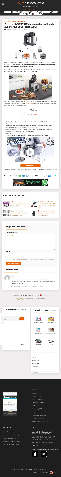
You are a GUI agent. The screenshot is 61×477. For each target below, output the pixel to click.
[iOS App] (49, 176)
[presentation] (7, 235)
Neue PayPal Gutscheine (39, 415)
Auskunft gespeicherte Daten (11, 444)
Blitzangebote (36, 363)
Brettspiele (36, 366)
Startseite (8, 21)
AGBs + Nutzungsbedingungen (11, 435)
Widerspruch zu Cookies (9, 438)
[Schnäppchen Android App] (55, 176)
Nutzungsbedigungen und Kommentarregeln (28, 259)
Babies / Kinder (36, 360)
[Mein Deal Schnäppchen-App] (45, 454)
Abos (34, 350)
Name (8, 251)
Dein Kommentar (11, 232)
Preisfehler (54, 439)
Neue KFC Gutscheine (38, 418)
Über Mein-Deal (36, 396)
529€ (26, 101)
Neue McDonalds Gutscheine (40, 421)
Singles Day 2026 (37, 412)
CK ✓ (7, 29)
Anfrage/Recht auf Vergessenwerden (13, 441)
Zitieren (41, 286)
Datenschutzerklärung (9, 432)
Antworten (34, 286)
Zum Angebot (30, 165)
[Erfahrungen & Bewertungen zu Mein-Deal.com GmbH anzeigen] (10, 404)
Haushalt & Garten (18, 21)
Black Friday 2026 (37, 409)
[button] (7, 235)
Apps (34, 357)
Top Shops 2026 (36, 405)
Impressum (35, 393)
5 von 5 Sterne (30, 103)
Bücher (35, 369)
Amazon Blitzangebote (38, 402)
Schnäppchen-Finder (38, 399)
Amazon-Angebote (37, 354)
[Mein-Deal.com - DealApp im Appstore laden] (36, 454)
